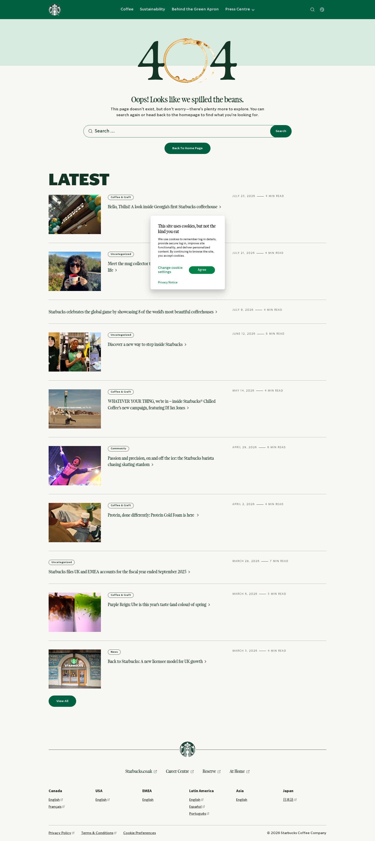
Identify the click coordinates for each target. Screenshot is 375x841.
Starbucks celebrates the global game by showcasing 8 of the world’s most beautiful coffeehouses (131, 311)
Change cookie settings (170, 270)
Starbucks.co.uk (138, 771)
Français (55, 806)
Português (197, 813)
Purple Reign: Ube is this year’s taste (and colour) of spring (157, 604)
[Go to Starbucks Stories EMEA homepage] (55, 9)
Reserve (209, 771)
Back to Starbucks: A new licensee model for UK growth (156, 661)
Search (281, 131)
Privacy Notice (168, 282)
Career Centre (177, 771)
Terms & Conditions (97, 833)
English (54, 799)
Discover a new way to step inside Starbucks (146, 344)
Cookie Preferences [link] (139, 833)
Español (195, 806)
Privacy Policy (60, 833)
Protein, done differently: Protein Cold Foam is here (152, 515)
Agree (202, 269)
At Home (237, 771)
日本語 (288, 799)
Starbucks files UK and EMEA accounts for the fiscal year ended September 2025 (118, 571)
